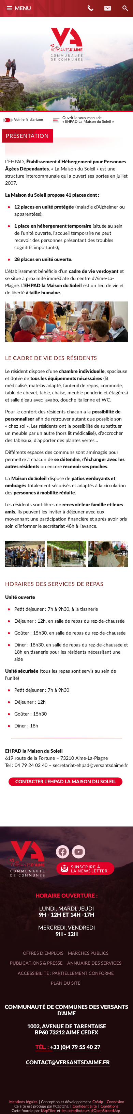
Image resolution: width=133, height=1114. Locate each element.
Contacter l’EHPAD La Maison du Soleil (65, 782)
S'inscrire (89, 869)
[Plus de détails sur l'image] (25, 554)
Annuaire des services (94, 963)
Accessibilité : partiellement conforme (66, 973)
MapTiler (48, 1111)
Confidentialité (84, 1106)
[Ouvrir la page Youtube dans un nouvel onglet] (78, 851)
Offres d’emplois (43, 953)
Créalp (97, 1102)
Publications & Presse (36, 963)
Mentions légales (23, 1102)
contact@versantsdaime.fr (68, 1062)
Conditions (109, 1106)
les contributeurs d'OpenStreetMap (90, 1111)
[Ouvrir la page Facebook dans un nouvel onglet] (62, 851)
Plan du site (65, 983)
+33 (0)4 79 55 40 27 (67, 1047)
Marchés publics (88, 953)
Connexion (115, 1102)
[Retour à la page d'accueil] (66, 63)
